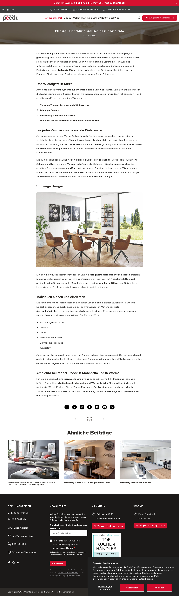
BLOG (94, 18)
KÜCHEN (76, 18)
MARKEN (85, 18)
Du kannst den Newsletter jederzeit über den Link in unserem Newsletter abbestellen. (68, 553)
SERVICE (115, 18)
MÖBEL (67, 18)
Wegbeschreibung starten (110, 526)
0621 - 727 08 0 (61, 9)
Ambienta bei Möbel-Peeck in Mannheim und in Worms (69, 120)
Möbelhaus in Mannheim (72, 383)
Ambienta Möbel (67, 70)
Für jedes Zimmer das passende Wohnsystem (64, 105)
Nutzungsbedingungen (60, 575)
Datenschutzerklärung (141, 579)
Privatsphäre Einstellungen (24, 552)
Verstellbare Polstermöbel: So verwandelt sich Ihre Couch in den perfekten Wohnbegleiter (31, 483)
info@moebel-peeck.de (87, 9)
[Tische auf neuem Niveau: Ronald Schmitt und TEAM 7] (103, 419)
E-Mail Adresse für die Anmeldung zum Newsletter (68, 526)
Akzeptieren (132, 587)
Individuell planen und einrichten (57, 115)
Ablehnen (159, 587)
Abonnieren (57, 563)
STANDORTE (104, 18)
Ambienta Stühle (108, 283)
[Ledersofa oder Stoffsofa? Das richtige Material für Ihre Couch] (76, 419)
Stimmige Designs (49, 110)
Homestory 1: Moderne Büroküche (135, 482)
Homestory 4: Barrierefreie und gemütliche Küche (87, 482)
